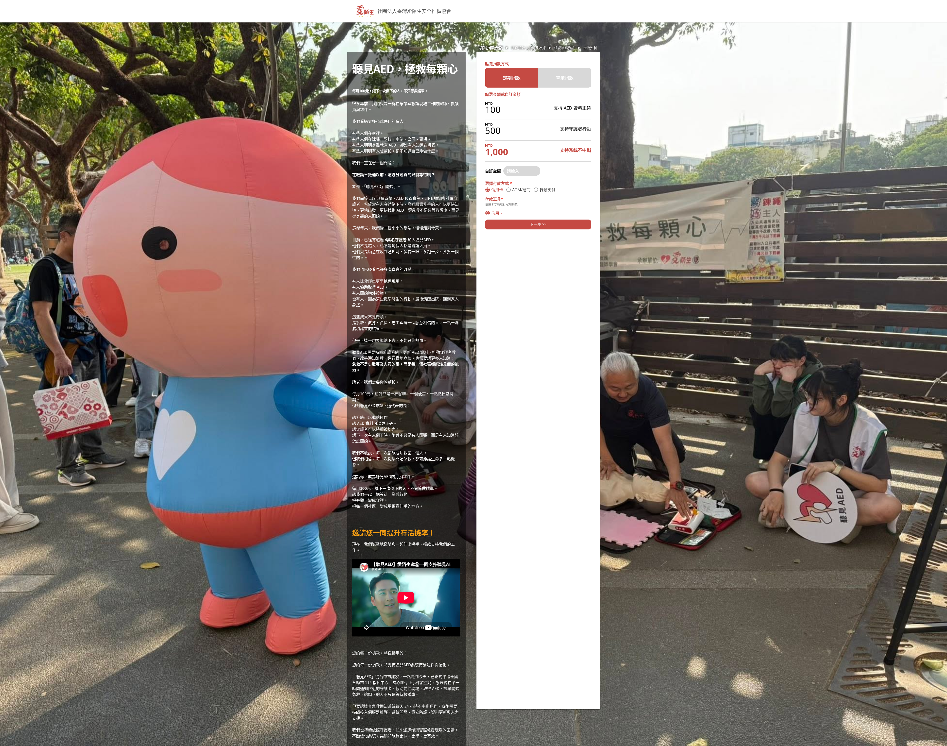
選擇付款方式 (498, 183)
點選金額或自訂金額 (503, 94)
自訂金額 (493, 171)
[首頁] (365, 11)
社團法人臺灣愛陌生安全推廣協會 (414, 11)
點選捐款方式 (497, 63)
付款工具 (494, 199)
